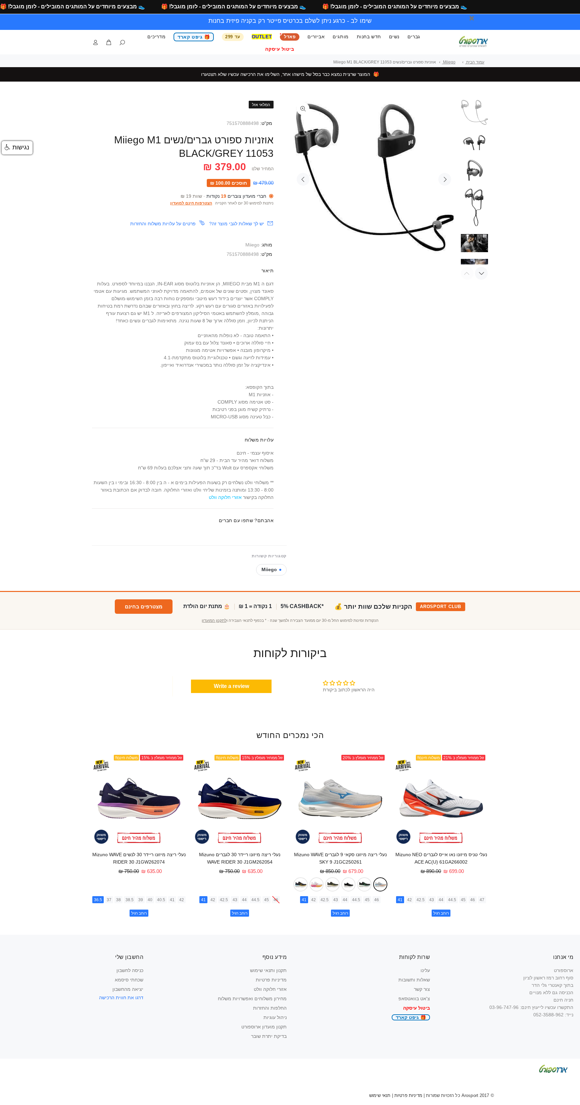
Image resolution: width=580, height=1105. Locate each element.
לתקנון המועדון (214, 620)
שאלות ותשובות (414, 979)
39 (140, 899)
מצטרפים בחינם (143, 606)
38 (118, 899)
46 (472, 899)
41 (400, 899)
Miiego (252, 244)
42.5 (421, 899)
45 (463, 899)
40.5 (161, 899)
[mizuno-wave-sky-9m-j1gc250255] (364, 884)
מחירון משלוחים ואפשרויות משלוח (252, 998)
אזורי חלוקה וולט (270, 989)
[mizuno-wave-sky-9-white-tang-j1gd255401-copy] (316, 884)
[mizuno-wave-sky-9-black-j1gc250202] (348, 884)
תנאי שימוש (379, 1095)
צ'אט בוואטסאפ (414, 998)
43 (431, 899)
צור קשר (422, 989)
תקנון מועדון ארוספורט (264, 1026)
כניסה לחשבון (129, 970)
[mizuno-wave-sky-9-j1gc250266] (332, 884)
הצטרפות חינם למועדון (191, 203)
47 (482, 899)
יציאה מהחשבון (127, 989)
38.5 (130, 899)
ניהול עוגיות (275, 1017)
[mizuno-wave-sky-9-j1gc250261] (380, 884)
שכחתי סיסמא (129, 979)
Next (444, 179)
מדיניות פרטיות (271, 979)
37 (109, 899)
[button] (17, 147)
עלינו (425, 970)
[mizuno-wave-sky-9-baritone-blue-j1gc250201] (300, 884)
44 (441, 899)
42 (409, 899)
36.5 (98, 899)
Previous (303, 179)
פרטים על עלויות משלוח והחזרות (163, 223)
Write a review (231, 686)
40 (150, 899)
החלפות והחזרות (270, 1008)
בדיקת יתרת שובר (269, 1036)
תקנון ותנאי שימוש (268, 970)
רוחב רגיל (441, 913)
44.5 (452, 899)
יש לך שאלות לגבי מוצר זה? (236, 223)
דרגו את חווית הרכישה (121, 997)
